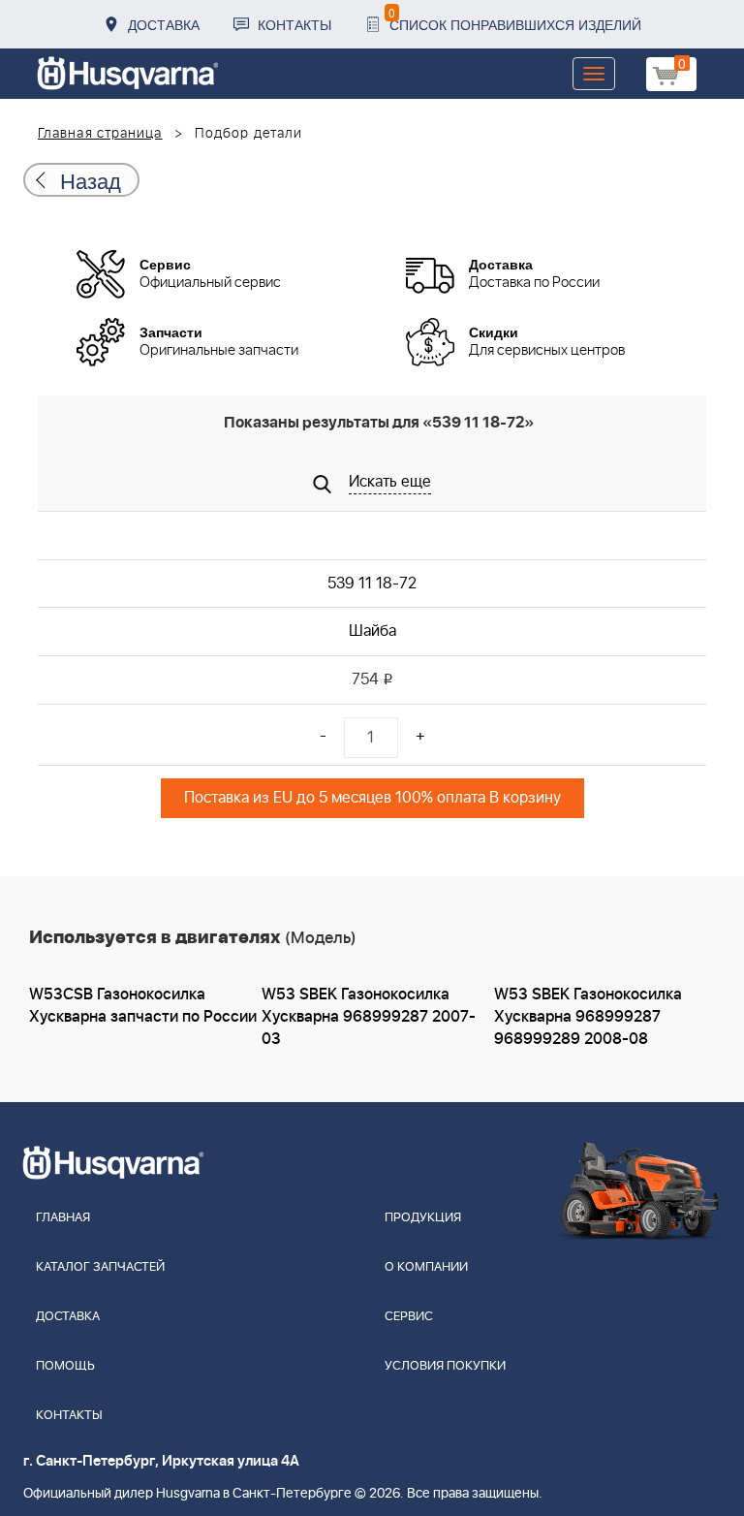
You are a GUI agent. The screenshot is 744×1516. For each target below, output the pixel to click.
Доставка (164, 24)
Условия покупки (445, 1366)
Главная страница (100, 133)
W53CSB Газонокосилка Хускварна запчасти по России (143, 1005)
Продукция (423, 1218)
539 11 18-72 (372, 583)
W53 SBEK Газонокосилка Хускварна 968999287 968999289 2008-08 (588, 1017)
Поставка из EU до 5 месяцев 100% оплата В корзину (372, 797)
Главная (63, 1218)
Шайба (372, 631)
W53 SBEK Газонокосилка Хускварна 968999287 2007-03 (369, 1017)
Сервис (409, 1317)
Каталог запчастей (100, 1267)
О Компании (426, 1267)
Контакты (294, 24)
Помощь (65, 1366)
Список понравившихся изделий (514, 19)
